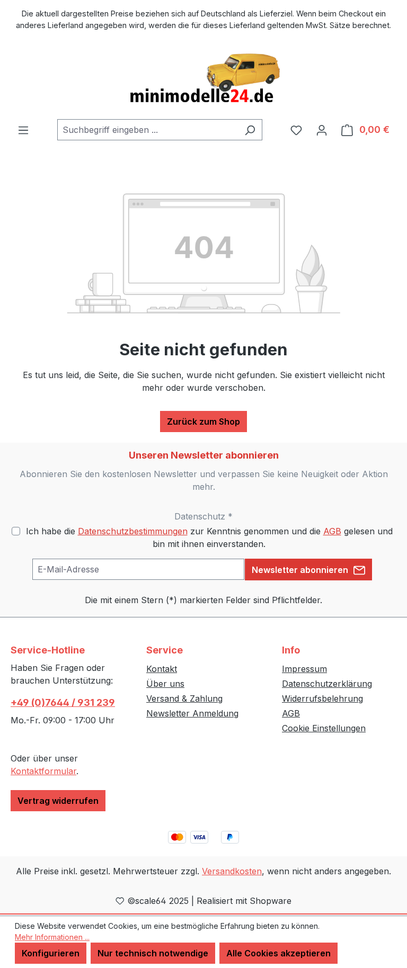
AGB (332, 531)
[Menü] (23, 129)
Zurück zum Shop (203, 421)
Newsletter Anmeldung (192, 713)
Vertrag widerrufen (58, 800)
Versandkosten (232, 871)
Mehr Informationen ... (52, 937)
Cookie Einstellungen (324, 728)
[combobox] (147, 129)
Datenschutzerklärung (327, 683)
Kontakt (161, 669)
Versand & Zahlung (184, 698)
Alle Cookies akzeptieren (278, 953)
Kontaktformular (43, 771)
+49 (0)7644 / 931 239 (63, 702)
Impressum (304, 669)
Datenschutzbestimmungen (133, 531)
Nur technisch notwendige (153, 953)
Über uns (165, 683)
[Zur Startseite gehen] (203, 78)
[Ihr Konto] (321, 129)
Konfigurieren (50, 953)
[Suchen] (249, 129)
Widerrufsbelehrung (322, 698)
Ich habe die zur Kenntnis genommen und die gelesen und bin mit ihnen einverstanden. (209, 537)
